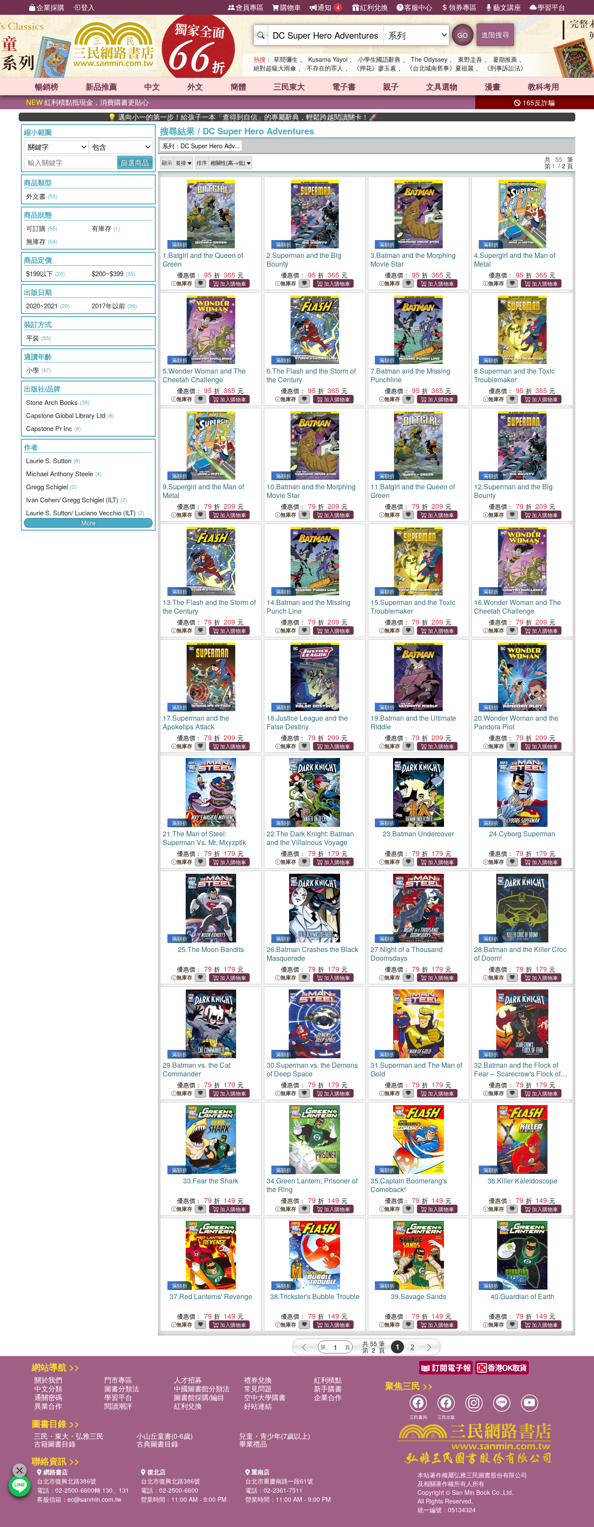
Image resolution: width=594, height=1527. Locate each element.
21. (204, 838)
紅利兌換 (374, 7)
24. (522, 834)
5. (204, 375)
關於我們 (48, 1380)
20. (516, 722)
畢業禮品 (253, 1444)
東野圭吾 (470, 59)
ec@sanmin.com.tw (94, 1499)
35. (408, 1185)
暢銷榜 (46, 86)
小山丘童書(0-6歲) (165, 1436)
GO (462, 35)
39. (418, 1296)
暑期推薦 (505, 59)
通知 (328, 7)
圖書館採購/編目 (199, 1397)
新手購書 (328, 1388)
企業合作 (328, 1397)
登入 (88, 7)
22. (310, 838)
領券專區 (463, 7)
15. (412, 606)
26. (312, 953)
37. (211, 1296)
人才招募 (188, 1380)
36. (522, 1181)
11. (412, 490)
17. (196, 722)
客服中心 (418, 7)
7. (410, 375)
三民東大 (289, 86)
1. (203, 259)
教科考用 (543, 86)
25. (211, 949)
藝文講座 (507, 7)
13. (209, 606)
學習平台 (551, 7)
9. (203, 490)
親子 (391, 86)
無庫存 (184, 283)
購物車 (290, 7)
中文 (152, 86)
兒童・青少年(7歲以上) (274, 1436)
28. (520, 953)
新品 (101, 86)
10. (311, 490)
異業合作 (48, 1406)
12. (513, 490)
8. (514, 375)
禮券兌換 (258, 1380)
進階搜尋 (495, 35)
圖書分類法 (121, 1388)
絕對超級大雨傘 (275, 67)
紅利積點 (328, 1380)
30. (312, 1069)
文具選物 (441, 86)
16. (517, 606)
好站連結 (258, 1406)
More (88, 522)
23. (418, 834)
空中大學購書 (265, 1397)
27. (406, 953)
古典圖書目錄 (157, 1444)
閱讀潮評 (118, 1406)
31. (416, 1069)
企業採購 (50, 7)
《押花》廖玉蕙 (375, 67)
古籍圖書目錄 (55, 1444)
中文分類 (48, 1388)
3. (413, 259)
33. (210, 1181)
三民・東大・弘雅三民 (68, 1436)
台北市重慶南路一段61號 (279, 1481)
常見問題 (258, 1388)
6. (311, 375)
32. (517, 1073)
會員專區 (250, 7)
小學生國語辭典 (379, 59)
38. (315, 1296)
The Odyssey (429, 59)
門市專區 (118, 1380)
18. (307, 722)
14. (308, 606)
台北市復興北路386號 (66, 1481)
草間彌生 (286, 59)
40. (522, 1296)
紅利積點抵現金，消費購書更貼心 (87, 102)
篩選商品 (135, 162)
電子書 (344, 86)
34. (312, 1185)
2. (304, 259)
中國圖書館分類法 (202, 1388)
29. (196, 1069)
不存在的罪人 (325, 67)
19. (413, 722)
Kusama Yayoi (327, 59)
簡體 (238, 86)
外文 (195, 86)
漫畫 (493, 86)
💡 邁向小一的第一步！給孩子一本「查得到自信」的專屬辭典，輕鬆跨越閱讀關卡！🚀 (201, 117)
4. (514, 259)
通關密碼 (48, 1397)
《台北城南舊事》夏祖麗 (440, 67)
